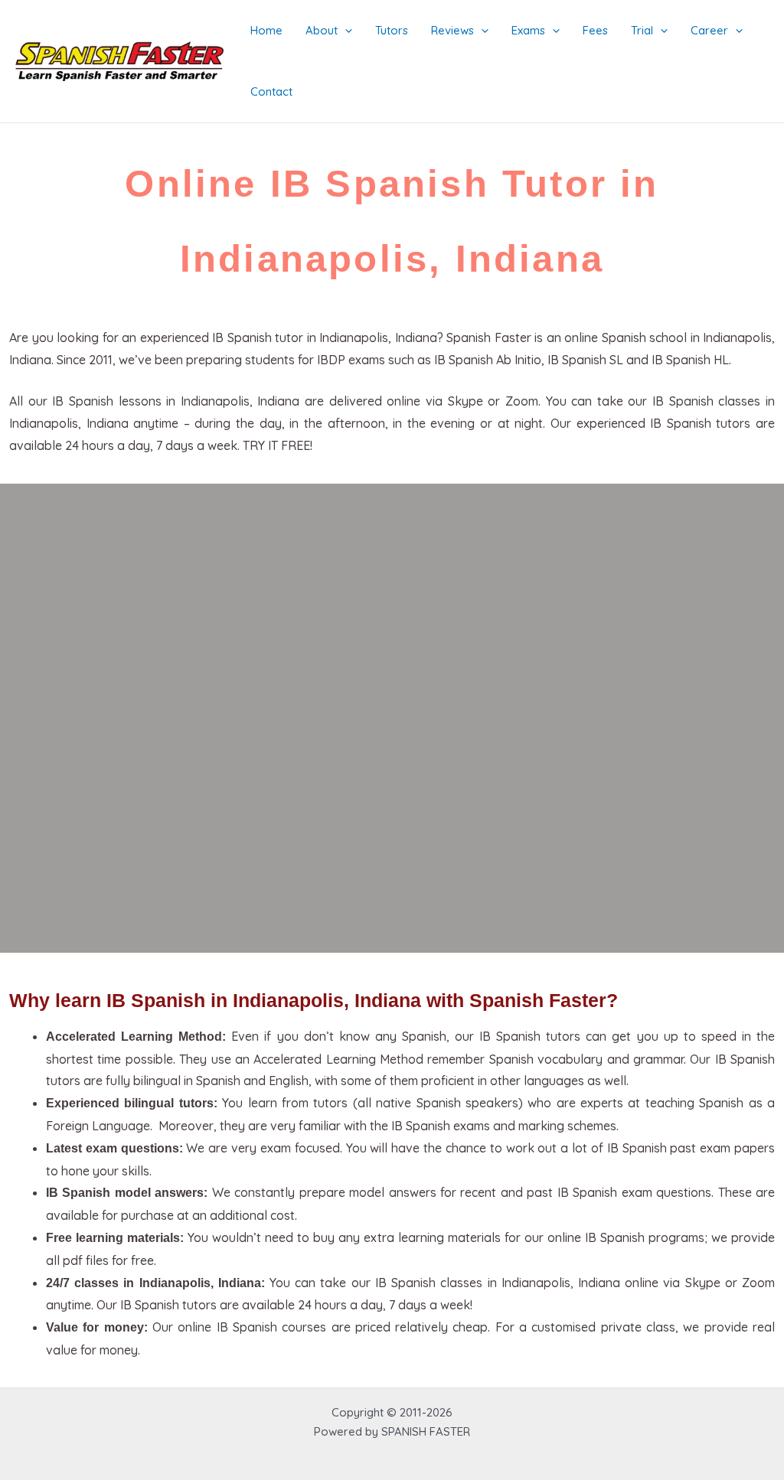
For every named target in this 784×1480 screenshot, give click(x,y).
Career (709, 30)
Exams (528, 30)
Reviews (452, 30)
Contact (271, 91)
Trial (642, 30)
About (321, 30)
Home (266, 30)
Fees (595, 30)
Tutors (391, 30)
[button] (345, 30)
